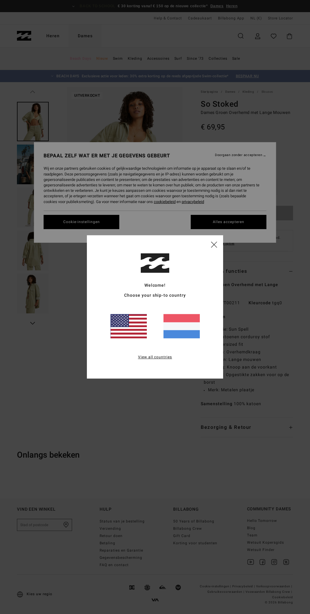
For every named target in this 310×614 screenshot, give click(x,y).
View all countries (155, 357)
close (214, 244)
